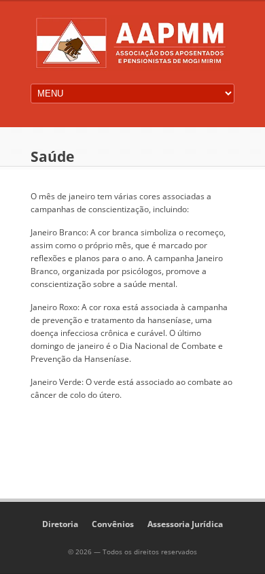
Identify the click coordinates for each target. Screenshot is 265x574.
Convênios (113, 524)
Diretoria (60, 524)
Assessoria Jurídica (185, 524)
